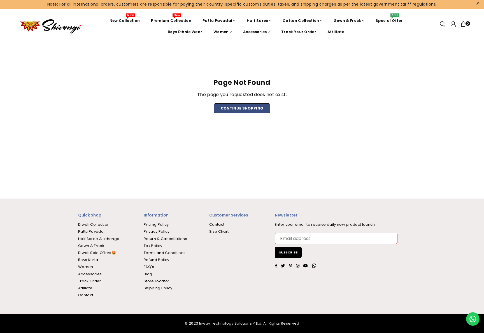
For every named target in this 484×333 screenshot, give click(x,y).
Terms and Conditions (164, 252)
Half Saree (257, 20)
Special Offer (389, 19)
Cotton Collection (301, 20)
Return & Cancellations (165, 238)
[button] (464, 26)
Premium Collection (171, 19)
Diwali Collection (94, 224)
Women (221, 31)
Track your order (298, 31)
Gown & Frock (347, 20)
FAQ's (149, 266)
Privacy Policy (156, 231)
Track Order (89, 281)
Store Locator (156, 281)
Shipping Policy (158, 288)
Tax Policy (153, 245)
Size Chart (219, 231)
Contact (85, 295)
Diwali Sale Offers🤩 (97, 252)
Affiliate (335, 31)
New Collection (125, 19)
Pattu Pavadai (217, 20)
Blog (148, 274)
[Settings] (453, 26)
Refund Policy (156, 259)
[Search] (443, 26)
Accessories (255, 31)
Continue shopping (242, 108)
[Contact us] (473, 319)
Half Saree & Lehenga (98, 238)
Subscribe (288, 252)
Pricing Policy (156, 224)
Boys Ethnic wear (185, 31)
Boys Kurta (88, 259)
